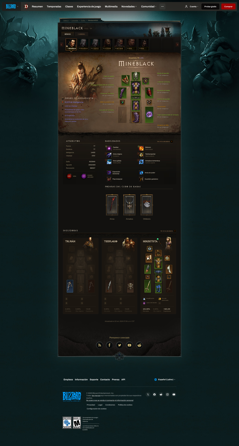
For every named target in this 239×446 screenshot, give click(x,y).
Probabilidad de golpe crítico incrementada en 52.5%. (74, 111)
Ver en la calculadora (163, 141)
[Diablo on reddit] (139, 345)
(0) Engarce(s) (70, 115)
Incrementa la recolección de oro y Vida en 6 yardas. (76, 120)
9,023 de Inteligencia (74, 102)
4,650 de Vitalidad (71, 106)
